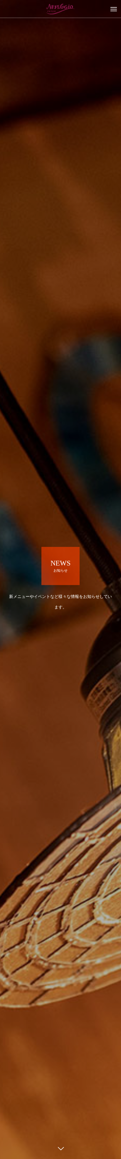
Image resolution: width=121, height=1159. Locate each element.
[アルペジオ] (60, 9)
